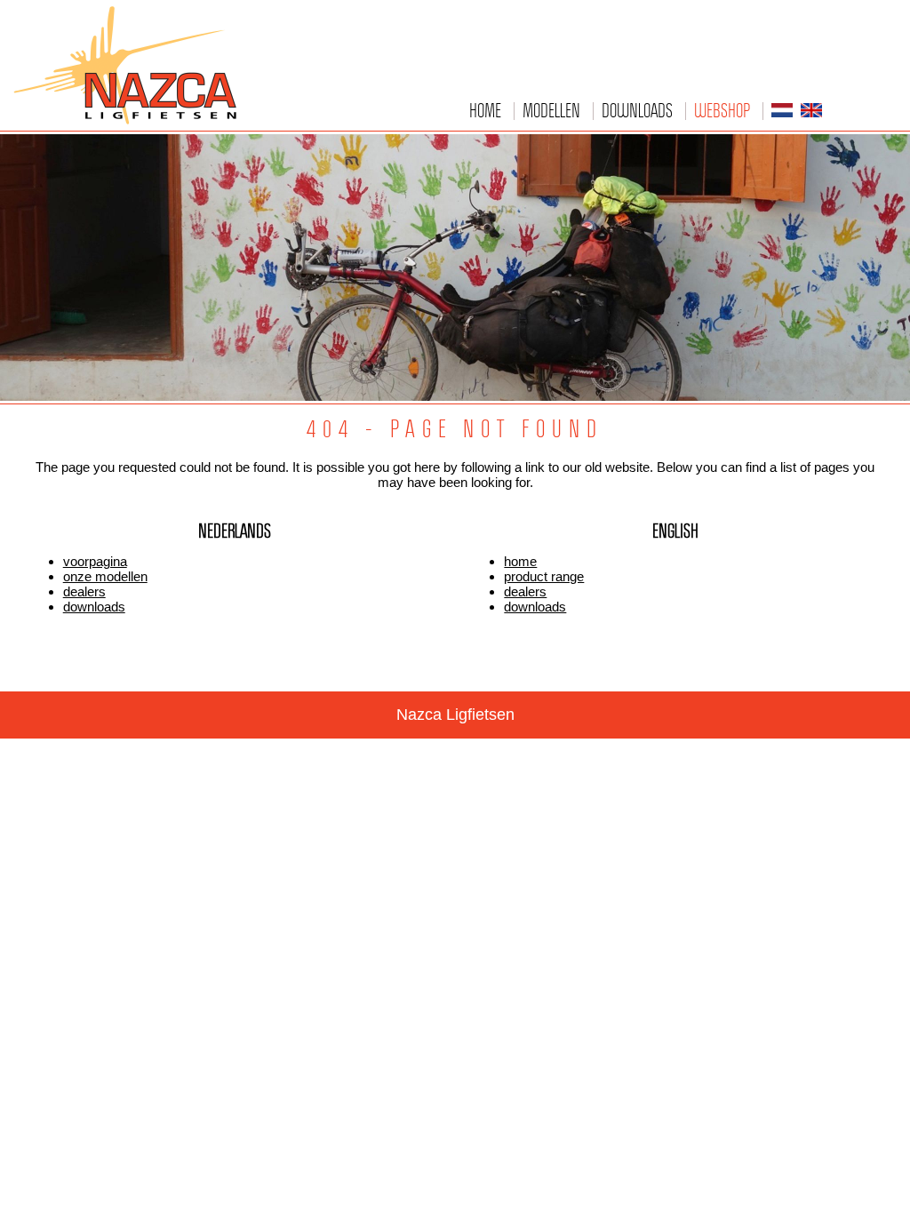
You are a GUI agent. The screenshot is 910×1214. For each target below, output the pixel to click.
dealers (84, 591)
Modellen (551, 110)
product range (544, 576)
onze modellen (105, 576)
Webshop (722, 110)
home (520, 561)
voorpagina (95, 561)
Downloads (637, 110)
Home (485, 110)
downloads (94, 606)
